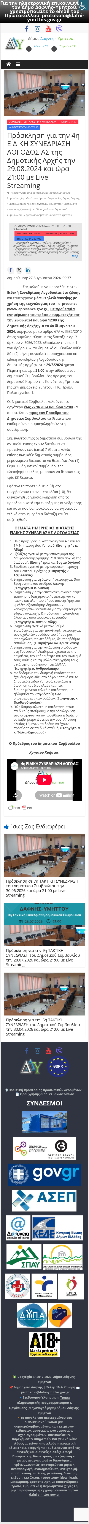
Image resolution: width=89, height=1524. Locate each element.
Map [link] (75, 256)
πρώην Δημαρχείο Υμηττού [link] (56, 204)
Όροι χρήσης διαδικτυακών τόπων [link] (46, 1094)
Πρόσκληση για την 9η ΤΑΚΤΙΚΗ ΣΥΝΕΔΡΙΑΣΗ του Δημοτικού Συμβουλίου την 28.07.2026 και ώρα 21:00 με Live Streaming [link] (43, 957)
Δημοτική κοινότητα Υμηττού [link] (54, 215)
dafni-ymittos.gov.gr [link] (44, 1494)
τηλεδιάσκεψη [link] (50, 192)
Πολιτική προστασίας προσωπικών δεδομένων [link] (45, 1090)
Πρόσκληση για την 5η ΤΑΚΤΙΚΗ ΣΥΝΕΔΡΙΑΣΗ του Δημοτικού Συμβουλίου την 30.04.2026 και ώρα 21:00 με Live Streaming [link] (43, 1027)
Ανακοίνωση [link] (18, 192)
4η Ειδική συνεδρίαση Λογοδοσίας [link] (41, 198)
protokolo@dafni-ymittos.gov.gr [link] (55, 17)
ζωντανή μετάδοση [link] (31, 209)
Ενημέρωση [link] (29, 215)
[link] (84, 5)
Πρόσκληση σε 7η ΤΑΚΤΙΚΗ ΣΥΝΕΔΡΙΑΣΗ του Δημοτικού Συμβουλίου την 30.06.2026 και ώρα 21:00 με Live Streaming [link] (42, 888)
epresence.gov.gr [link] (28, 204)
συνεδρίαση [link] (34, 192)
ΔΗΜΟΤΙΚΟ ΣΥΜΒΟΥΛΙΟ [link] (23, 127)
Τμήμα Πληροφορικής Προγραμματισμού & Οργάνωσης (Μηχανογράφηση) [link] (40, 1402)
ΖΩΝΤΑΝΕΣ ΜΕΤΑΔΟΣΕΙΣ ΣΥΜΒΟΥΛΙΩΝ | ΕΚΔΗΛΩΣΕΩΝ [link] (42, 122)
